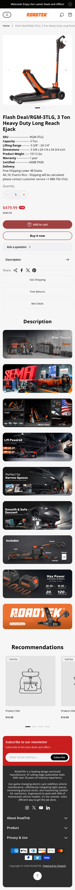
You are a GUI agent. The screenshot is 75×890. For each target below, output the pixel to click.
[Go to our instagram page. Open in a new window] (27, 808)
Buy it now (37, 236)
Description (13, 260)
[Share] (15, 270)
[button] (27, 726)
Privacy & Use (17, 838)
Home (6, 25)
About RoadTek (18, 818)
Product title (13, 710)
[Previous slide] (9, 70)
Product (13, 828)
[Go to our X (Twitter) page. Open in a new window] (34, 808)
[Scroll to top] (37, 876)
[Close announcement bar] (70, 4)
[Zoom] (65, 41)
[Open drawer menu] (7, 15)
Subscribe (59, 757)
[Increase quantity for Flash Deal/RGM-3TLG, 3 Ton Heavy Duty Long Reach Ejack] (24, 194)
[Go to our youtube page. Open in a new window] (41, 808)
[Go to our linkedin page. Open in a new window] (48, 808)
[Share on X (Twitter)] (28, 270)
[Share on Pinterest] (34, 270)
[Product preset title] (30, 681)
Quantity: (9, 186)
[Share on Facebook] (22, 270)
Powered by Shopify (54, 866)
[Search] (62, 15)
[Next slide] (65, 70)
